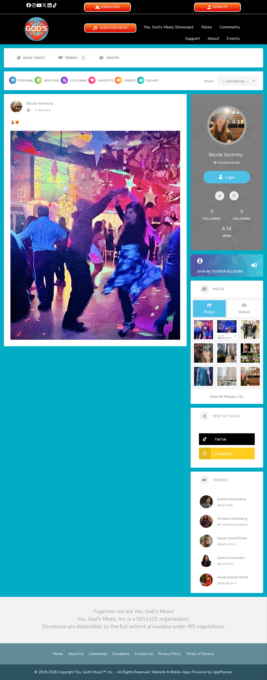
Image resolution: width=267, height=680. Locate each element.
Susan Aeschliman (232, 538)
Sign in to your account (220, 271)
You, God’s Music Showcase (169, 27)
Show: (209, 81)
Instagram (223, 453)
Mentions (51, 80)
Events (233, 38)
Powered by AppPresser (212, 672)
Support (192, 38)
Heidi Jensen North (232, 577)
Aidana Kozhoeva (231, 499)
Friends (74, 57)
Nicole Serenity (40, 103)
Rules (206, 27)
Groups (112, 57)
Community (230, 27)
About (213, 38)
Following (78, 80)
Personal (26, 80)
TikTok (220, 439)
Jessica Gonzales (231, 557)
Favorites (105, 80)
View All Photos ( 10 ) (227, 396)
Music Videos (34, 57)
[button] (28, 5)
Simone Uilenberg (232, 518)
